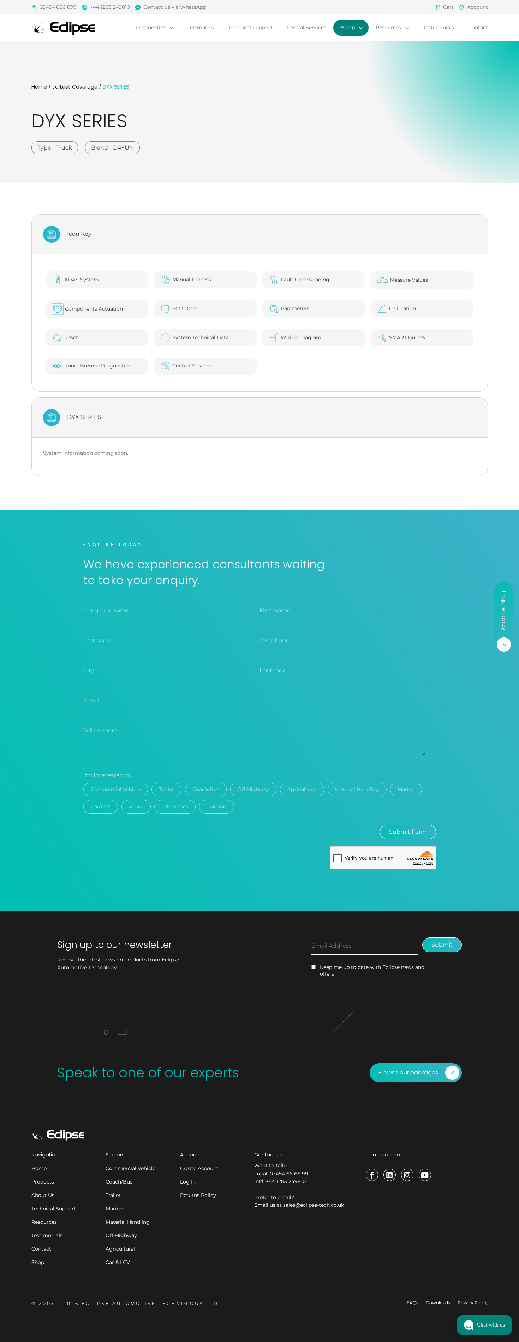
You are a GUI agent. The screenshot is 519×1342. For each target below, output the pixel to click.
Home (39, 86)
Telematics (200, 27)
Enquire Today (504, 610)
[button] (484, 1325)
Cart (448, 7)
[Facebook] (372, 1175)
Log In (188, 1182)
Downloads (438, 1302)
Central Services (306, 27)
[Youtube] (425, 1175)
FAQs (412, 1302)
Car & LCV (118, 1262)
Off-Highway (253, 789)
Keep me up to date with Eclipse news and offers (372, 970)
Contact (478, 27)
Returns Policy (198, 1195)
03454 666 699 (58, 7)
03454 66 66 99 (289, 1173)
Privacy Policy (473, 1302)
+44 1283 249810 (110, 7)
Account (477, 7)
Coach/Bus (205, 789)
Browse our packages (408, 1072)
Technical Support (250, 27)
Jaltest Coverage (74, 86)
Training (217, 806)
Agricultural (302, 789)
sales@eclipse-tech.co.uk (313, 1205)
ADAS (136, 806)
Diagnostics (151, 27)
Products (42, 1182)
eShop (347, 27)
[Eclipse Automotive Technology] (63, 27)
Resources (389, 27)
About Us (42, 1195)
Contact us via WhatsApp (174, 7)
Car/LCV (101, 806)
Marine (406, 789)
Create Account (199, 1168)
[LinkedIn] (389, 1175)
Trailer (166, 789)
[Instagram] (407, 1175)
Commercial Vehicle (116, 789)
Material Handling (357, 789)
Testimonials (438, 27)
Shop (37, 1262)
